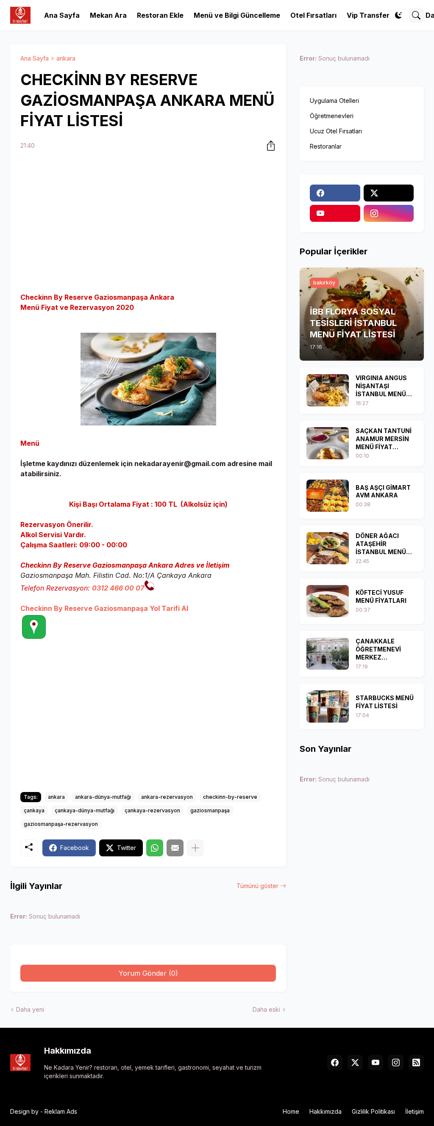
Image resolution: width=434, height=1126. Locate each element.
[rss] (416, 1062)
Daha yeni (30, 1009)
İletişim (414, 1111)
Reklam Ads (61, 1111)
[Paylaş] (268, 145)
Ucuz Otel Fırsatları (336, 131)
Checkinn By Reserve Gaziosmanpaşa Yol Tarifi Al (104, 608)
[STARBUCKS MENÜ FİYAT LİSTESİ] (327, 706)
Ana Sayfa (62, 15)
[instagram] (389, 213)
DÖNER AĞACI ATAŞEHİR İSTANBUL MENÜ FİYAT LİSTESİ (381, 544)
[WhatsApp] (154, 847)
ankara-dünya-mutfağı (103, 797)
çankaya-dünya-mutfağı (84, 810)
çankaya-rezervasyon (152, 810)
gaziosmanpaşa (210, 810)
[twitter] (389, 193)
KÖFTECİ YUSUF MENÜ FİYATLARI (381, 596)
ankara (65, 58)
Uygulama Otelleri (334, 100)
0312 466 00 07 (118, 588)
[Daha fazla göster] (195, 847)
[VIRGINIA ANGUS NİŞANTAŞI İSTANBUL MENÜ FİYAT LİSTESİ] (327, 390)
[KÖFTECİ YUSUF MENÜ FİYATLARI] (327, 601)
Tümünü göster (257, 885)
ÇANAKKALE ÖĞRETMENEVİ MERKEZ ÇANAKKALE (378, 650)
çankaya (34, 810)
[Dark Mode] (398, 15)
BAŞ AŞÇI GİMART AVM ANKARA (383, 491)
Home (291, 1111)
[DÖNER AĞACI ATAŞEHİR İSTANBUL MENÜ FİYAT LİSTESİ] (327, 548)
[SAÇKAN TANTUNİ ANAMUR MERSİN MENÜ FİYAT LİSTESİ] (327, 443)
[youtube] (335, 213)
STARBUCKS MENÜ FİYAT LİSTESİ (385, 701)
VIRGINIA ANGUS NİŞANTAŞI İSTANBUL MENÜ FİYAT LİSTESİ (381, 386)
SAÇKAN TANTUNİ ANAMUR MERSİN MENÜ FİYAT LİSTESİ (384, 439)
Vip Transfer (368, 15)
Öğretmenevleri (331, 115)
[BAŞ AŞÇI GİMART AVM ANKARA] (327, 496)
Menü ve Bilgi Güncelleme (237, 15)
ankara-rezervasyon (167, 797)
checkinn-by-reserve (230, 797)
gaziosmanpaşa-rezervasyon (61, 824)
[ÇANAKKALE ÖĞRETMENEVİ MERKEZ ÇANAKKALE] (327, 654)
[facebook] (335, 193)
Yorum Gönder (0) (148, 973)
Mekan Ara (108, 15)
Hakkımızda (325, 1111)
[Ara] (416, 15)
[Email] (175, 847)
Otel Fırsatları (313, 15)
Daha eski (266, 1009)
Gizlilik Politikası (373, 1111)
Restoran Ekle (160, 15)
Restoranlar (326, 146)
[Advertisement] (148, 222)
